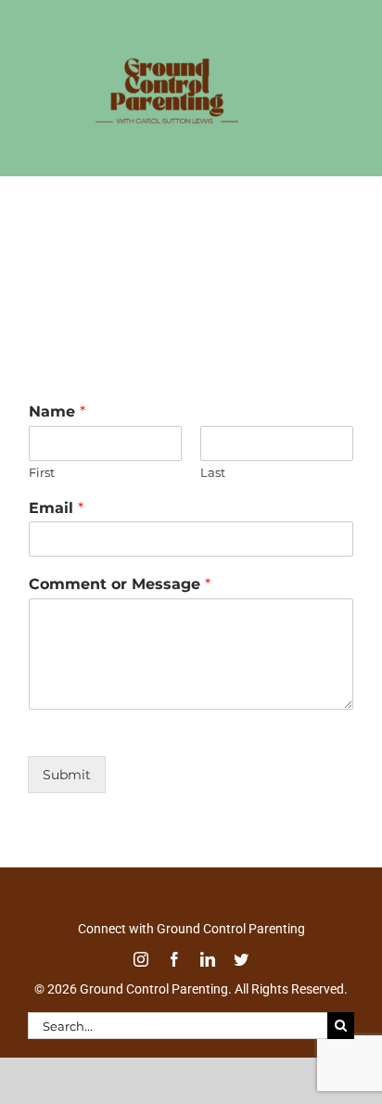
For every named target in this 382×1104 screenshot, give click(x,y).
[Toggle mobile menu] (344, 158)
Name (57, 431)
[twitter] (241, 978)
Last (212, 491)
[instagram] (141, 978)
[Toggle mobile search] (307, 158)
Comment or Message (119, 603)
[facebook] (174, 978)
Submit (67, 794)
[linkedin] (207, 978)
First (42, 491)
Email (56, 527)
